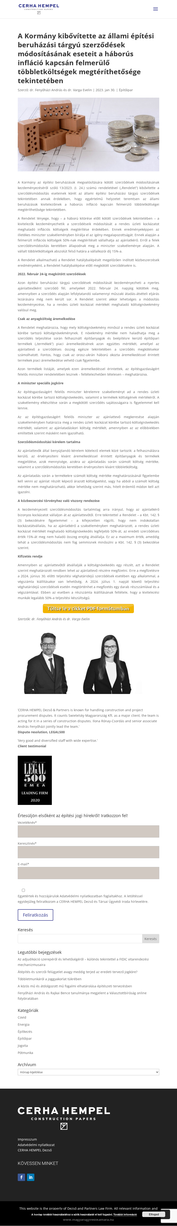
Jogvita (23, 1045)
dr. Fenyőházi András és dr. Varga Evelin (61, 90)
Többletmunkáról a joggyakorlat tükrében (50, 979)
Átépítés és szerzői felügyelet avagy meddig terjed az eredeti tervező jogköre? (77, 972)
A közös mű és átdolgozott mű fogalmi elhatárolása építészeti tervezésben (75, 986)
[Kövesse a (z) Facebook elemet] (21, 1177)
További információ (125, 1214)
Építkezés (25, 1031)
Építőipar (126, 90)
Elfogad (154, 1214)
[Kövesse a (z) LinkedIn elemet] (30, 1177)
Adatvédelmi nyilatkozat (36, 1145)
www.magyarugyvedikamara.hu (88, 1219)
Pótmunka (25, 1052)
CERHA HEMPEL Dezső (35, 1150)
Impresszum (27, 1139)
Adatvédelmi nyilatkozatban (81, 896)
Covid (22, 1017)
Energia (24, 1024)
